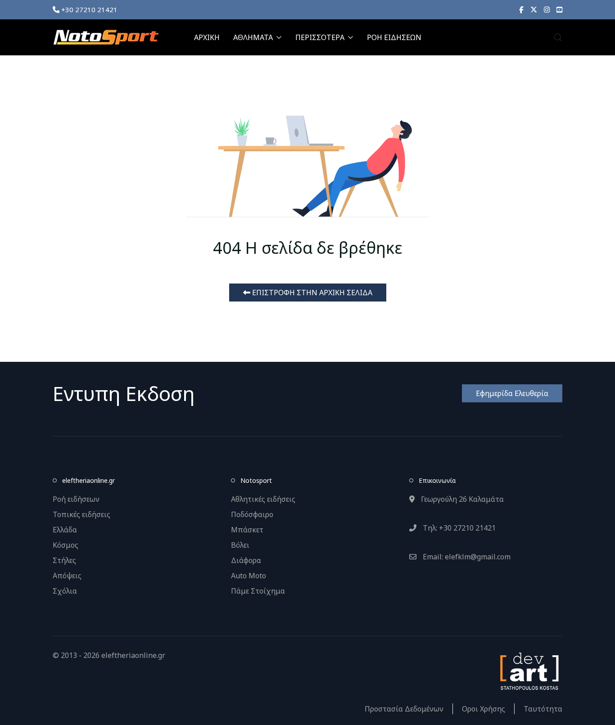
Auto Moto (248, 576)
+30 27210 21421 (88, 9)
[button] (557, 37)
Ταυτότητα (543, 709)
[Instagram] (547, 9)
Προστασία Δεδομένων (404, 709)
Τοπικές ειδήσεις (81, 514)
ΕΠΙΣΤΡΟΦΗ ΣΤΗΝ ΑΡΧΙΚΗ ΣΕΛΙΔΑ (311, 292)
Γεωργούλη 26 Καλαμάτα (461, 499)
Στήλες (64, 560)
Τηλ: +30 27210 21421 (458, 528)
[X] (533, 9)
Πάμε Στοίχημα (258, 591)
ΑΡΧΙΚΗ (207, 37)
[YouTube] (559, 9)
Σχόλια (65, 591)
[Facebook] (521, 9)
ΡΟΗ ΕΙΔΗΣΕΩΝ (394, 37)
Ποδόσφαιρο (252, 514)
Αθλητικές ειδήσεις (263, 499)
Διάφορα (246, 560)
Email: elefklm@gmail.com (466, 557)
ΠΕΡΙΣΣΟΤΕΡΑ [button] (319, 37)
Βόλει (240, 545)
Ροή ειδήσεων (76, 499)
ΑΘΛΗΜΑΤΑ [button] (253, 37)
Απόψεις (67, 576)
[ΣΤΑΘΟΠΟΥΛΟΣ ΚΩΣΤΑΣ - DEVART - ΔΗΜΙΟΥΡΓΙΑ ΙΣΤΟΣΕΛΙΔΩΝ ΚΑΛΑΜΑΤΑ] (528, 670)
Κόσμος (65, 545)
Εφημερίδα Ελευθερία (512, 393)
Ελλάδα (65, 530)
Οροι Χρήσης (483, 709)
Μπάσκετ (247, 530)
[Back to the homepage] (106, 37)
